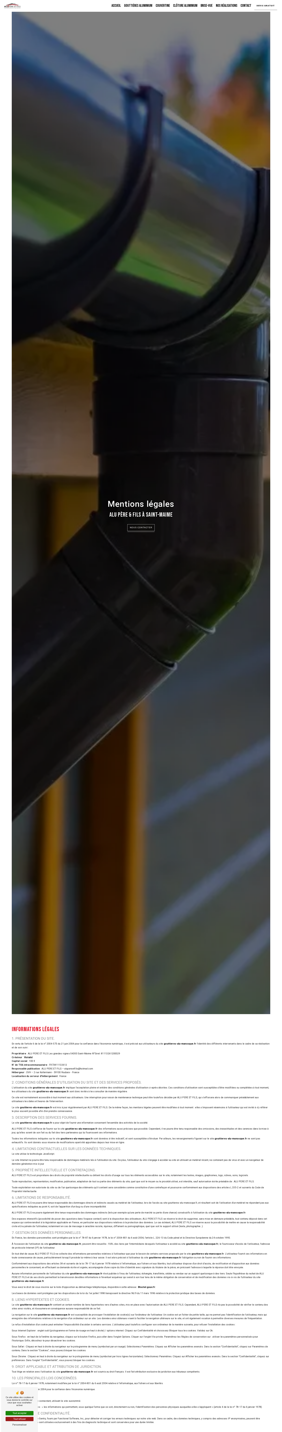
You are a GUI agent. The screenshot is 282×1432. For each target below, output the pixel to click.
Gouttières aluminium (138, 5)
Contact (246, 5)
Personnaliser (19, 1424)
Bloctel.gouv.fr (146, 1287)
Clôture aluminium (185, 5)
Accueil (116, 5)
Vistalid (28, 1057)
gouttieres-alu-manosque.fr (180, 1043)
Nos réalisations (226, 5)
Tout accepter (20, 1413)
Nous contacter (141, 528)
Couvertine (163, 5)
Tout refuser (19, 1419)
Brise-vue (207, 5)
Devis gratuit (266, 5)
